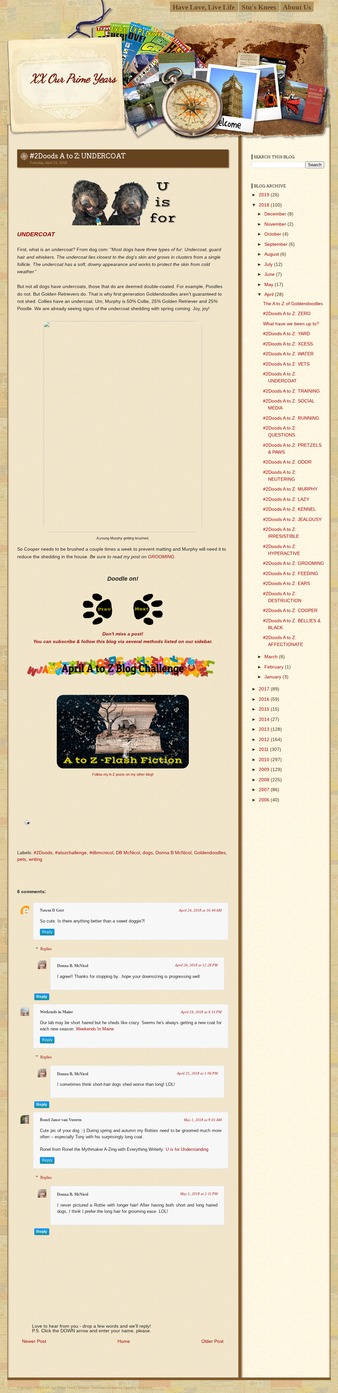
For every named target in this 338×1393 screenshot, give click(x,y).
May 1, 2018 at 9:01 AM (202, 1120)
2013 (265, 729)
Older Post (212, 1341)
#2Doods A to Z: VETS (286, 364)
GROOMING (161, 556)
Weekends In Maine (95, 1029)
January (273, 676)
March (271, 656)
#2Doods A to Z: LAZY (286, 499)
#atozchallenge (71, 852)
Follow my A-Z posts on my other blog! (122, 774)
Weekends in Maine (56, 1012)
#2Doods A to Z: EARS (286, 583)
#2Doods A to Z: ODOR (287, 462)
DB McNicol (128, 852)
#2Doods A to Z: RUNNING (291, 418)
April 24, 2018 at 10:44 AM (200, 910)
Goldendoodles (210, 852)
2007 (265, 789)
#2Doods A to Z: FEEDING (290, 573)
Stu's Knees (259, 7)
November (275, 224)
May (269, 284)
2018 (265, 205)
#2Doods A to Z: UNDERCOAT (78, 156)
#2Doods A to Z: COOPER (290, 610)
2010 (265, 759)
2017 (265, 689)
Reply (47, 932)
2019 (265, 194)
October (273, 234)
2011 (264, 749)
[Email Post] (25, 822)
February (274, 666)
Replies (46, 949)
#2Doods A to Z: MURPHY (290, 489)
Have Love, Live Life (204, 7)
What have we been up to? (291, 323)
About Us (297, 7)
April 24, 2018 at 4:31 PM (201, 1012)
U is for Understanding (187, 1149)
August (272, 254)
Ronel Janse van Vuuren (61, 1120)
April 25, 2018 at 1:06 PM (197, 1073)
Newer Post (34, 1341)
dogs (148, 852)
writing (35, 859)
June (270, 274)
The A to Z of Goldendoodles (293, 303)
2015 (265, 709)
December (275, 213)
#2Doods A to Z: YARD (286, 333)
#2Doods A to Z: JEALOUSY (292, 519)
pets (21, 859)
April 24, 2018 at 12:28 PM (196, 965)
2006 (265, 799)
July (269, 264)
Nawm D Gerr (52, 910)
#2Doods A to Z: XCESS (288, 343)
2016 (265, 699)
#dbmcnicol (101, 852)
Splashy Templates (138, 1387)
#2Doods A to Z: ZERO (287, 313)
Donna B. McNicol (72, 965)
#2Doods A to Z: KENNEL (289, 509)
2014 (265, 719)
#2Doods (43, 852)
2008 (265, 779)
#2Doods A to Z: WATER (288, 353)
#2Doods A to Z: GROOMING (293, 563)
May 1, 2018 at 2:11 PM (199, 1194)
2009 (265, 769)
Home (124, 1341)
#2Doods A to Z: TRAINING (291, 391)
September (276, 244)
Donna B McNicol (173, 852)
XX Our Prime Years (73, 78)
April (269, 294)
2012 (265, 739)
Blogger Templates (92, 1387)
